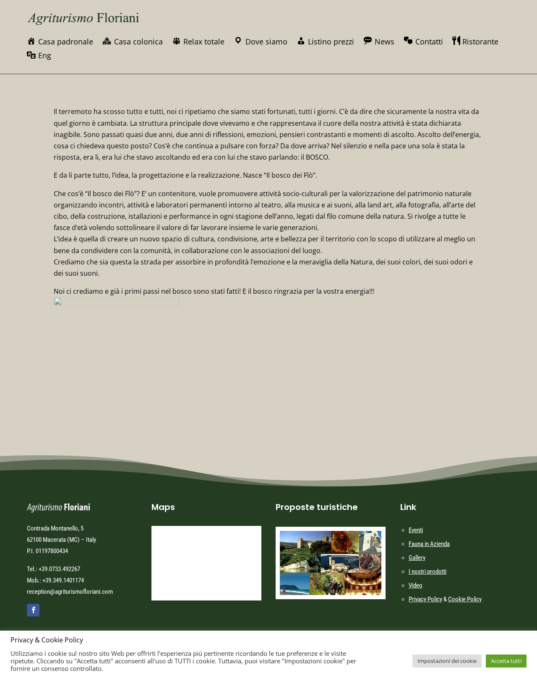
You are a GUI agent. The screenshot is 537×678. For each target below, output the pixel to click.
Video (415, 585)
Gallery (417, 558)
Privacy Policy (425, 599)
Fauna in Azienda (429, 544)
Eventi (416, 530)
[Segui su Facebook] (33, 610)
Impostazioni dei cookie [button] (447, 661)
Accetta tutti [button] (506, 661)
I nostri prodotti (427, 571)
